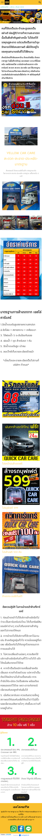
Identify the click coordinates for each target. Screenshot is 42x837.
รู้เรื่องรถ (4, 732)
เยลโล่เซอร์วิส (4, 7)
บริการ (12, 7)
